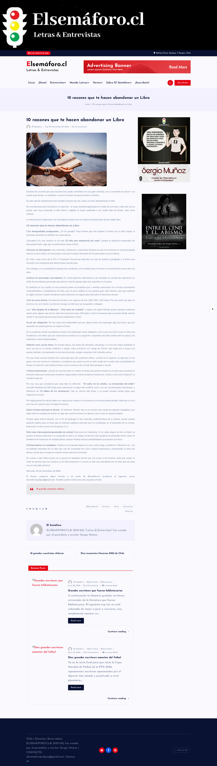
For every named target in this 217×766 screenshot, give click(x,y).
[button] (164, 221)
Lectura (107, 507)
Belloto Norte (92, 582)
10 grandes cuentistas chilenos (50, 489)
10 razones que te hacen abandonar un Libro (112, 104)
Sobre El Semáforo (118, 82)
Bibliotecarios (106, 582)
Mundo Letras (78, 82)
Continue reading (117, 632)
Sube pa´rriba (182, 750)
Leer (117, 507)
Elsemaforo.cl (92, 507)
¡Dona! (42, 82)
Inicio (31, 82)
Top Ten (48, 127)
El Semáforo (37, 127)
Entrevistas (57, 82)
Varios (97, 82)
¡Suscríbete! (142, 82)
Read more (76, 621)
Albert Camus (92, 649)
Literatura (128, 507)
